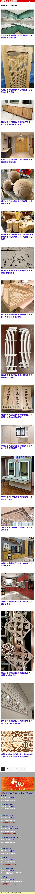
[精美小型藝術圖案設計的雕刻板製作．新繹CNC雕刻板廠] (17, 641)
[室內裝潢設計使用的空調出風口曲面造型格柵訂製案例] (17, 349)
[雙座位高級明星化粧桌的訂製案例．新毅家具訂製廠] (17, 475)
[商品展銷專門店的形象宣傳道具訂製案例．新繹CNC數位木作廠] (17, 296)
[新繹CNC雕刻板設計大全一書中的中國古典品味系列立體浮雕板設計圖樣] (17, 742)
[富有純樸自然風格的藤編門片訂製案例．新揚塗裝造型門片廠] (17, 110)
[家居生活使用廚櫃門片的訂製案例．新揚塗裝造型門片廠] (17, 21)
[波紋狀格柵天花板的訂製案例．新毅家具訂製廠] (17, 516)
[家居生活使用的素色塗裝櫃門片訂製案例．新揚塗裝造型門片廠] (17, 434)
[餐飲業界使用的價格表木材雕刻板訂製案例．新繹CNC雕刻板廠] (17, 399)
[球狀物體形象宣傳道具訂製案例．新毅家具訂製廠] (17, 184)
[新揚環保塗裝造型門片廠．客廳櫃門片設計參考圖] (17, 549)
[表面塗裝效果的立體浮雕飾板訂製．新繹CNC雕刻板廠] (17, 257)
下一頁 (23, 769)
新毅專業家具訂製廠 (9, 1)
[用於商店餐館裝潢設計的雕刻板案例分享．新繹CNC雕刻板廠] (17, 701)
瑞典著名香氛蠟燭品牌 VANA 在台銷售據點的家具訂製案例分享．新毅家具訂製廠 (17, 237)
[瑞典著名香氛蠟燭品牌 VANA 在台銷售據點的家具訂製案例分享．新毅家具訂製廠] (17, 222)
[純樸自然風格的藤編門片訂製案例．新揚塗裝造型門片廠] (17, 145)
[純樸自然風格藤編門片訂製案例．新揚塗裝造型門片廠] (17, 66)
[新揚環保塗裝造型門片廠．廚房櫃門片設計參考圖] (17, 586)
